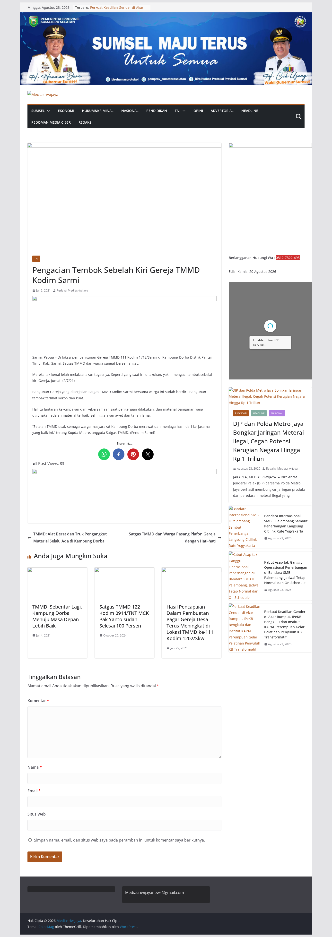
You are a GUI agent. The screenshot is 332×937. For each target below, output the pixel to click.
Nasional (130, 110)
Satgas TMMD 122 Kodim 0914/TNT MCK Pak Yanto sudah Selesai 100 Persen (124, 616)
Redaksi (85, 122)
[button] (47, 110)
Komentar (38, 700)
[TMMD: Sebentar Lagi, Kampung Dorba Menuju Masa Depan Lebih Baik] (57, 570)
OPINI (198, 110)
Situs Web (36, 814)
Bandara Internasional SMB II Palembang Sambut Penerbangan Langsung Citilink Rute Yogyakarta (285, 523)
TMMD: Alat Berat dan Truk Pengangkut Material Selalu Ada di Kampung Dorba (70, 537)
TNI (177, 110)
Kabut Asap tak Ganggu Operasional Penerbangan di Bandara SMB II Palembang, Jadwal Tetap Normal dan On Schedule (285, 572)
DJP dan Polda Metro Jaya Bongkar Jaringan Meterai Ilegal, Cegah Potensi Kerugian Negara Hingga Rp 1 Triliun (268, 441)
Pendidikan (156, 110)
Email (34, 790)
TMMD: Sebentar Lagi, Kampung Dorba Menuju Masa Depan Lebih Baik (57, 616)
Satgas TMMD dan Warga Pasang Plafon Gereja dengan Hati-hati (172, 537)
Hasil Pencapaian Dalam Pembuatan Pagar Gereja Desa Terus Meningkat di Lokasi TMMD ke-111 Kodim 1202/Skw (189, 622)
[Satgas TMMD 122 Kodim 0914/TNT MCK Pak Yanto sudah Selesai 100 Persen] (124, 570)
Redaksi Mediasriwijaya (72, 290)
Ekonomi (66, 110)
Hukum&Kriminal (98, 110)
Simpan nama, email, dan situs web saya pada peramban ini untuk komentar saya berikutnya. (119, 840)
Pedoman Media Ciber (51, 122)
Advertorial (222, 110)
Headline (249, 110)
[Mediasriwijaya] (166, 15)
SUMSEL (38, 110)
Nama (34, 767)
